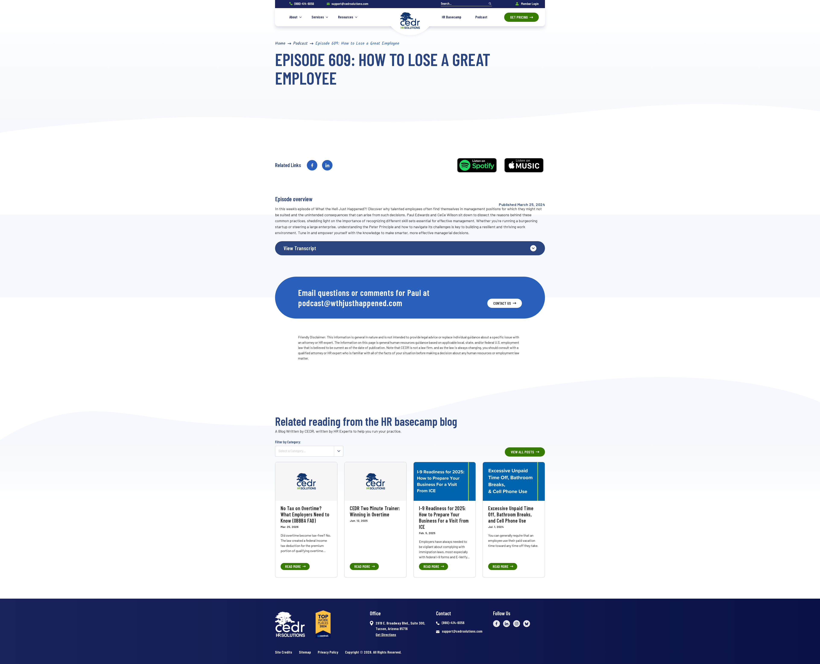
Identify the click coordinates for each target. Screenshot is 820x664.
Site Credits (283, 652)
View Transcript (300, 248)
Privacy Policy (328, 652)
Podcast (300, 43)
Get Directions (386, 634)
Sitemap (305, 652)
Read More (293, 566)
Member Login (529, 4)
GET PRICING (519, 17)
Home (280, 43)
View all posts (522, 452)
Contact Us (502, 303)
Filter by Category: (288, 442)
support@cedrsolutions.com (349, 4)
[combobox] (309, 451)
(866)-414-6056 (304, 4)
